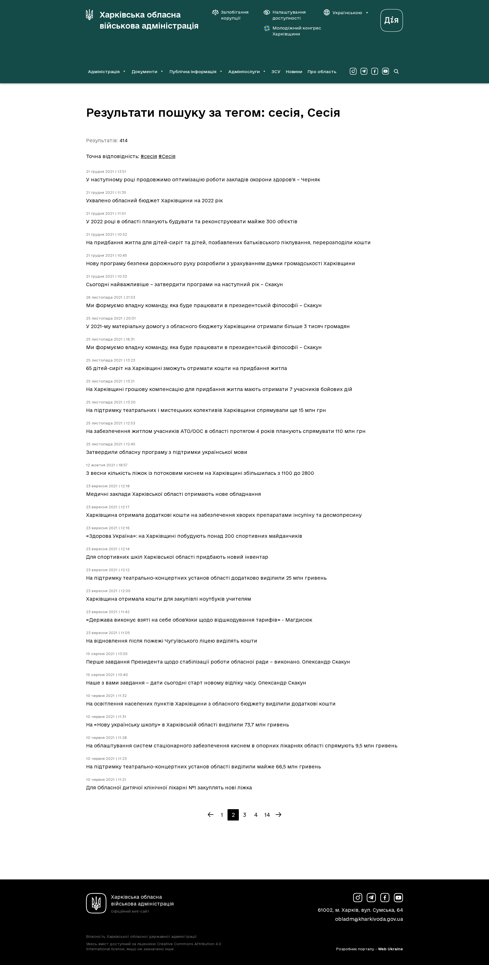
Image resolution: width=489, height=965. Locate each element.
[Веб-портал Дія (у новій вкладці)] (391, 19)
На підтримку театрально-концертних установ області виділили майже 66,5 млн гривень (203, 766)
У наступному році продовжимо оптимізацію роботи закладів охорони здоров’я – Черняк (203, 179)
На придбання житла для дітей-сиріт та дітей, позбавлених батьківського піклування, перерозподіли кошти (228, 242)
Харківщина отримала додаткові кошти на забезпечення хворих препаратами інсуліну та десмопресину (224, 515)
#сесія (149, 156)
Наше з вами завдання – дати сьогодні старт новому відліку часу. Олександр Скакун (196, 682)
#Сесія (166, 156)
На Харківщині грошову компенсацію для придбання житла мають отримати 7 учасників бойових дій (219, 389)
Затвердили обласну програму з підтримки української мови (166, 452)
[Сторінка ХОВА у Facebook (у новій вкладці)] (374, 71)
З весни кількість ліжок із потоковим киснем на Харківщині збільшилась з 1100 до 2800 (200, 473)
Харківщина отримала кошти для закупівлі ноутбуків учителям (168, 598)
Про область (321, 71)
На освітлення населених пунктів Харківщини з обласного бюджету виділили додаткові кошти (211, 703)
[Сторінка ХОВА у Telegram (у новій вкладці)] (364, 71)
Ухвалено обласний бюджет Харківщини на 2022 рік (154, 200)
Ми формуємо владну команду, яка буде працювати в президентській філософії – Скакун (204, 305)
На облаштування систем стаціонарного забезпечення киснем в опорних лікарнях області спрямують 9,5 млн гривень (241, 745)
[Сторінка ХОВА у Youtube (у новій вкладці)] (385, 71)
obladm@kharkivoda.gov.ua (369, 919)
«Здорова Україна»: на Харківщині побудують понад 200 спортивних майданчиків (194, 536)
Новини (294, 71)
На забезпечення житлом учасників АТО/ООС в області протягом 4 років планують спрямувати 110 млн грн (226, 431)
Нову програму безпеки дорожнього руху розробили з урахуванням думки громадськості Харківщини (220, 263)
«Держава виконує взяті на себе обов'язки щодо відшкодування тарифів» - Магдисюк (199, 619)
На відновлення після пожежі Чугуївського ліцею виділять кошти (171, 640)
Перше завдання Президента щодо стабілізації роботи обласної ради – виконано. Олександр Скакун (218, 661)
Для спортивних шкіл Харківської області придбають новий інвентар (177, 557)
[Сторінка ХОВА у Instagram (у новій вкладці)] (353, 71)
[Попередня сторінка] (210, 815)
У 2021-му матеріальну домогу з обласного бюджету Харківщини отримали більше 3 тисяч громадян (218, 326)
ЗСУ (275, 71)
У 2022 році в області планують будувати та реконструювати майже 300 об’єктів (191, 221)
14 (267, 815)
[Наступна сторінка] (278, 815)
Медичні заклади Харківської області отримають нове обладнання (173, 494)
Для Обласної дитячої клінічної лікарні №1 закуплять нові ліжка (169, 787)
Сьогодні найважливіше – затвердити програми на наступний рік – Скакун (184, 284)
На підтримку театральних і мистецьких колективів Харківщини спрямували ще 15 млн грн (206, 410)
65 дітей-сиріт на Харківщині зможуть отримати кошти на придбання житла (186, 368)
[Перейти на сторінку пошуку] (396, 71)
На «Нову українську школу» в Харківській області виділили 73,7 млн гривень (187, 724)
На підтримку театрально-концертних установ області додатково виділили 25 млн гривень (206, 578)
